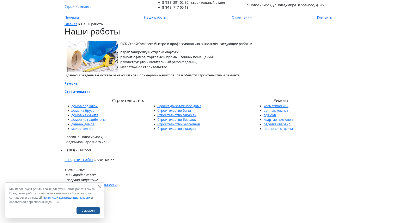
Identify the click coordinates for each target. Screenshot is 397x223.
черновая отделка (278, 128)
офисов (270, 115)
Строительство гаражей (176, 115)
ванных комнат (276, 110)
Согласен (88, 210)
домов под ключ (84, 106)
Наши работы (155, 17)
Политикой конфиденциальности (66, 197)
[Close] (99, 186)
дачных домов (82, 124)
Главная (71, 24)
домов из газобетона (88, 119)
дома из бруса (82, 110)
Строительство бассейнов (178, 124)
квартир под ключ (278, 119)
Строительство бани (174, 110)
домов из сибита (84, 115)
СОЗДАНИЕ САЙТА (79, 160)
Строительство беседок (176, 119)
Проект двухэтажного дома (179, 106)
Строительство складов (176, 128)
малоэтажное (82, 128)
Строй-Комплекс (78, 6)
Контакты (324, 17)
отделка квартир (277, 124)
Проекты (72, 17)
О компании (242, 17)
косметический (276, 106)
